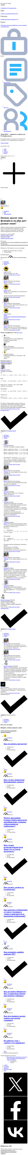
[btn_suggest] (1, 159)
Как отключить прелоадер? (15, 744)
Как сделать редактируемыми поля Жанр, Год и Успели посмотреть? (13, 848)
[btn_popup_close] (3, 1153)
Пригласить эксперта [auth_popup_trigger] (6, 362)
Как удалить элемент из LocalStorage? (14, 888)
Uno (2, 687)
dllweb (2, 205)
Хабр (5, 149)
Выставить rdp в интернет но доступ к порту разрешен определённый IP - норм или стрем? (17, 1058)
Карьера (6, 151)
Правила (6, 1068)
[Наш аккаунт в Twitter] (15, 1095)
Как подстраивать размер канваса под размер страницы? (14, 1018)
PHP (5, 212)
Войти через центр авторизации (8, 730)
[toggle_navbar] (1, 199)
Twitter (5, 264)
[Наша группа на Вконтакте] (15, 1143)
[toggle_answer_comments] (5, 410)
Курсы (5, 153)
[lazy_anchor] (15, 760)
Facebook (6, 261)
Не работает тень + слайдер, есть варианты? (14, 1042)
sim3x (5, 272)
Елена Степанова (5, 600)
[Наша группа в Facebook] (15, 1119)
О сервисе (6, 1066)
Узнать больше (4, 143)
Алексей (3, 370)
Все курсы (19, 332)
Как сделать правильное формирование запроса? (14, 781)
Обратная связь (8, 1069)
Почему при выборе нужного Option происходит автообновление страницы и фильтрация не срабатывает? (15, 822)
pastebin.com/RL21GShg (7, 235)
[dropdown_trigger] (1, 259)
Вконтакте (6, 263)
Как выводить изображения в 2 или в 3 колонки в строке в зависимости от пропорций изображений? (15, 913)
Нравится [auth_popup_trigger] (4, 430)
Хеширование (7, 214)
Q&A (5, 150)
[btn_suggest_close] (3, 157)
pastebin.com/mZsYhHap (7, 238)
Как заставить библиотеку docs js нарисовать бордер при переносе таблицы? (15, 994)
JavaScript (6, 211)
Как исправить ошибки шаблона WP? (14, 953)
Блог (5, 1070)
